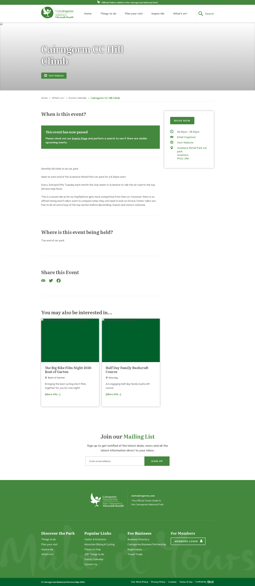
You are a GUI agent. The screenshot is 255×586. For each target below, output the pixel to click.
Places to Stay (92, 549)
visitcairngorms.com (143, 495)
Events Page (79, 138)
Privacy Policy (158, 582)
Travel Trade (135, 554)
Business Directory (138, 539)
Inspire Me (158, 13)
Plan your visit (134, 13)
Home (87, 13)
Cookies (172, 582)
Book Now (182, 120)
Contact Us (90, 564)
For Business (139, 533)
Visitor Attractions (95, 539)
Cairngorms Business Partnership (147, 544)
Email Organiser (186, 137)
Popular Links (97, 533)
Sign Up (157, 461)
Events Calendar (77, 97)
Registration (135, 549)
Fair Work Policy (139, 582)
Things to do (108, 13)
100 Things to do (94, 554)
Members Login (186, 541)
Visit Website (56, 75)
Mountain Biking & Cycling (99, 544)
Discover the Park (58, 533)
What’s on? (180, 13)
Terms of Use (185, 582)
